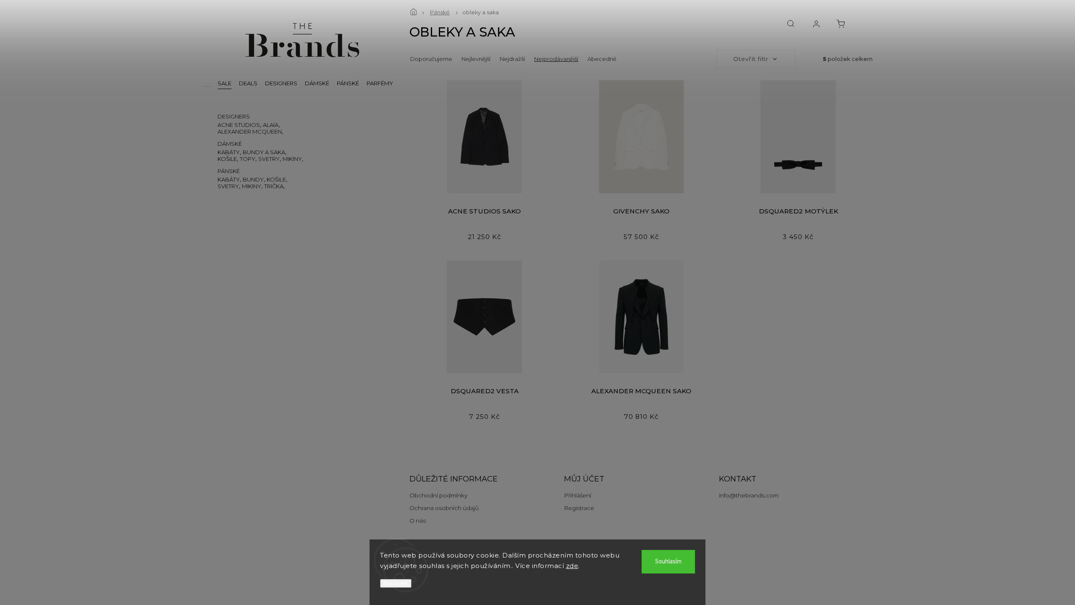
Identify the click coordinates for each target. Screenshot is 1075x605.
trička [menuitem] (273, 186)
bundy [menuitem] (253, 179)
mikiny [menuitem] (292, 158)
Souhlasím (668, 561)
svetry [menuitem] (269, 158)
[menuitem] (224, 83)
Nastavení (395, 583)
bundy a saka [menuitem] (264, 152)
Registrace (579, 508)
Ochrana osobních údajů (444, 508)
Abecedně (601, 58)
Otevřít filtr (750, 59)
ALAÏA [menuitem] (270, 124)
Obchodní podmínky (438, 495)
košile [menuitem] (227, 158)
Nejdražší (512, 58)
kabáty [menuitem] (229, 152)
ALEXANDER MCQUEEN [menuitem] (250, 131)
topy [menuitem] (247, 158)
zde (572, 566)
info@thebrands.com (749, 495)
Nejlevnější (475, 58)
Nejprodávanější (556, 58)
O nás (417, 520)
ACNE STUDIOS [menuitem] (239, 124)
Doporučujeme (431, 58)
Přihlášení (577, 495)
